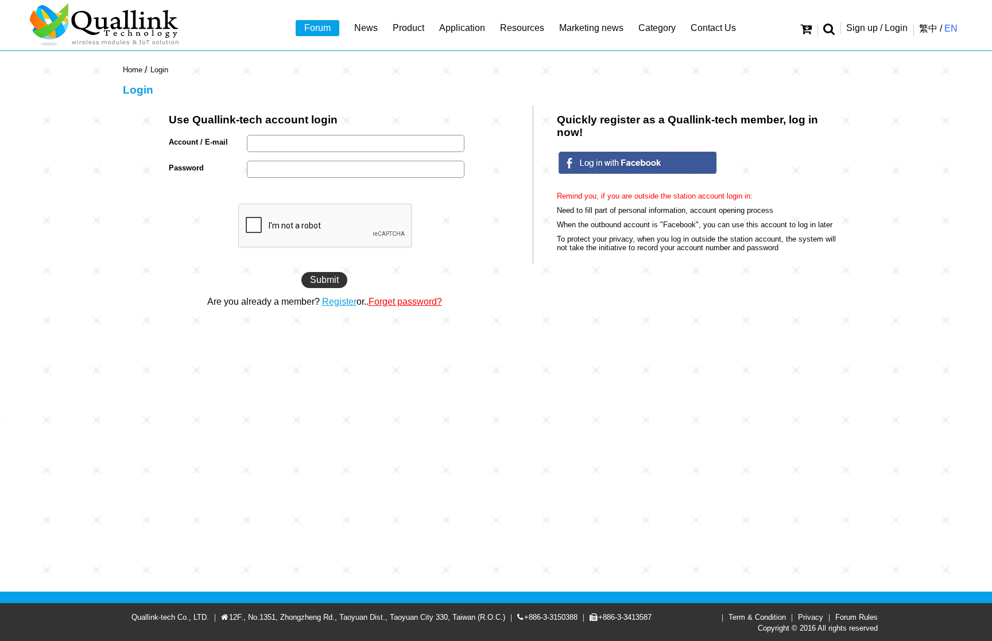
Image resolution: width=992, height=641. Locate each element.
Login (159, 69)
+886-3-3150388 (551, 617)
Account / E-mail (198, 142)
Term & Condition (757, 617)
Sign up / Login (877, 28)
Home (132, 69)
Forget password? (405, 301)
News (366, 28)
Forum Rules (856, 617)
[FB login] (637, 175)
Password (186, 168)
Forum (317, 28)
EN (951, 28)
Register (339, 301)
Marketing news (591, 28)
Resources (522, 28)
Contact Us (713, 28)
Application (462, 28)
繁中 (928, 28)
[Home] (106, 25)
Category (657, 28)
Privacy (810, 617)
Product (408, 28)
